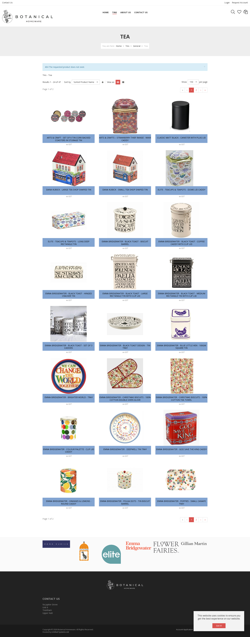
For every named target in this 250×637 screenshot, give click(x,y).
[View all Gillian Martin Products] (193, 543)
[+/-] (102, 82)
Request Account (240, 2)
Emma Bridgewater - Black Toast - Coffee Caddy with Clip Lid (181, 242)
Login (227, 2)
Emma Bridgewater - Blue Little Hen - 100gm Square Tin (181, 346)
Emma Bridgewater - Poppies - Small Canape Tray (181, 502)
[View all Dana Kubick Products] (56, 543)
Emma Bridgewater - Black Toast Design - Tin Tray (125, 346)
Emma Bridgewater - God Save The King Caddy (181, 449)
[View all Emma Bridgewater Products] (138, 546)
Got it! (219, 625)
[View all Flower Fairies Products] (166, 546)
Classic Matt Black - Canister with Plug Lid (181, 137)
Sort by (67, 82)
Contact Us (7, 2)
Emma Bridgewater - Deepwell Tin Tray (125, 449)
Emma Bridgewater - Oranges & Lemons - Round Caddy (68, 502)
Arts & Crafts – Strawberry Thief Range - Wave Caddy (125, 139)
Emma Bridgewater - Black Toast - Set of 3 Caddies (68, 346)
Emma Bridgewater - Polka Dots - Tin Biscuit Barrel (125, 502)
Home (119, 46)
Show (184, 82)
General (136, 46)
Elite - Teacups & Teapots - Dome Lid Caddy (181, 189)
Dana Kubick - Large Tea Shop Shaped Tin (68, 189)
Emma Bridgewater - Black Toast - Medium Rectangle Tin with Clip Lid (181, 294)
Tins (127, 46)
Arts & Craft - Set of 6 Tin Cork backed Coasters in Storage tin (68, 139)
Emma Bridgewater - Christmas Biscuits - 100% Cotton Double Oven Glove (125, 398)
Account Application (184, 629)
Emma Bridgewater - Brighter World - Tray (69, 397)
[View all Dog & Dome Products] (84, 550)
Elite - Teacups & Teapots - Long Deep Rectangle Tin (68, 242)
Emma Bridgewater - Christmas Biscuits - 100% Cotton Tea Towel (181, 398)
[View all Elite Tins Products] (111, 553)
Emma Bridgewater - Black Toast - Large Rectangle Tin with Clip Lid (125, 294)
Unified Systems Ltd (60, 632)
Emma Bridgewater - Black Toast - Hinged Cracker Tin (68, 294)
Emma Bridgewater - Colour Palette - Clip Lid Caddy (68, 450)
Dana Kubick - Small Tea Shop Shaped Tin (125, 189)
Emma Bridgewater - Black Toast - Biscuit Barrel (125, 242)
